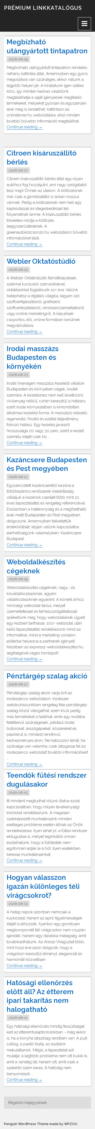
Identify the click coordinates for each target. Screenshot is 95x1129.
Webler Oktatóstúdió (41, 261)
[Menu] (84, 23)
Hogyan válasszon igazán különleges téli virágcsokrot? (43, 886)
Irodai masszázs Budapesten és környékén (33, 358)
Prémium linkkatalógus (43, 8)
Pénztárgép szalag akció (47, 676)
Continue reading (24, 127)
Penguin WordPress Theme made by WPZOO (40, 1124)
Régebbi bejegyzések (27, 1102)
